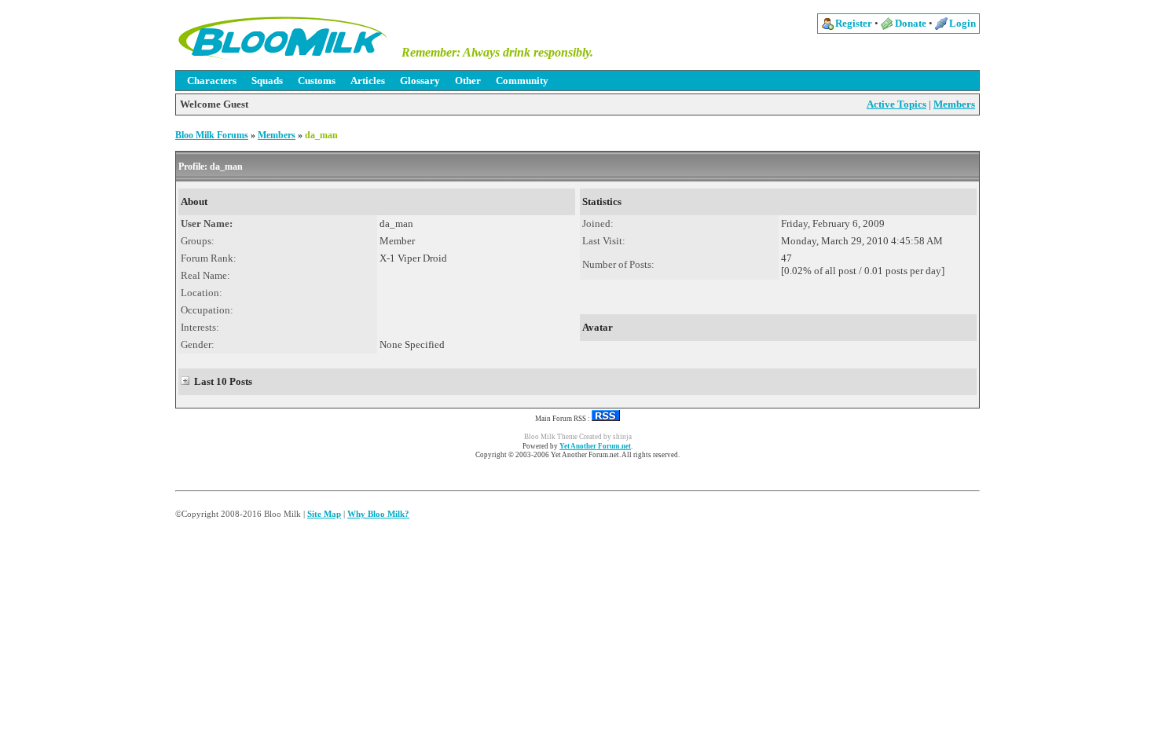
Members (954, 104)
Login (962, 23)
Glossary (420, 80)
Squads (267, 80)
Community (522, 80)
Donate (910, 23)
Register (853, 23)
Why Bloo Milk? (378, 513)
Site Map (324, 513)
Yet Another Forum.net (595, 446)
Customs (317, 80)
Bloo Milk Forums (211, 135)
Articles (367, 80)
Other (468, 80)
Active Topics (896, 104)
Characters (211, 80)
